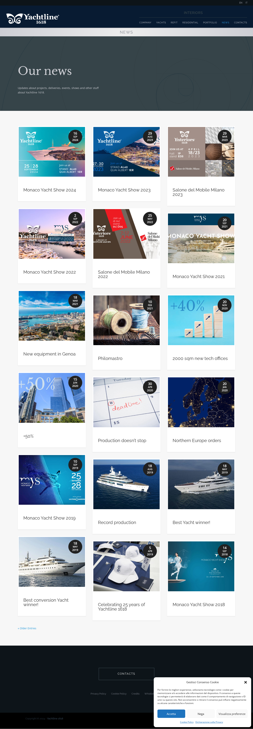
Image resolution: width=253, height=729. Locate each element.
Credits (135, 693)
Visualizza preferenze (232, 714)
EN (240, 3)
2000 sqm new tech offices (200, 358)
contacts (126, 673)
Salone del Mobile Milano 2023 (198, 192)
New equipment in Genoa (49, 354)
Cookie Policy (187, 722)
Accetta (171, 714)
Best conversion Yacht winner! (46, 602)
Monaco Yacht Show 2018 (199, 604)
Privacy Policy (98, 693)
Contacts (240, 22)
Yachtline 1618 (55, 718)
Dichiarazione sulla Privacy (209, 722)
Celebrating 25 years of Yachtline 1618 (121, 607)
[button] (245, 682)
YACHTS (161, 22)
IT (246, 3)
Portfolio (210, 22)
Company (145, 22)
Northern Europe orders (197, 440)
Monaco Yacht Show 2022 (49, 272)
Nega (201, 714)
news (225, 22)
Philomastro (110, 358)
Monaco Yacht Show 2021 (199, 276)
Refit (174, 22)
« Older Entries (27, 628)
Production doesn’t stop (122, 440)
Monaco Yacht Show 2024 (49, 190)
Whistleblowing (153, 693)
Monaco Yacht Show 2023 (124, 190)
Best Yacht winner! (191, 522)
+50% (28, 436)
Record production (117, 522)
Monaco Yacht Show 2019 (49, 518)
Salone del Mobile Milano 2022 (124, 274)
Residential (190, 22)
